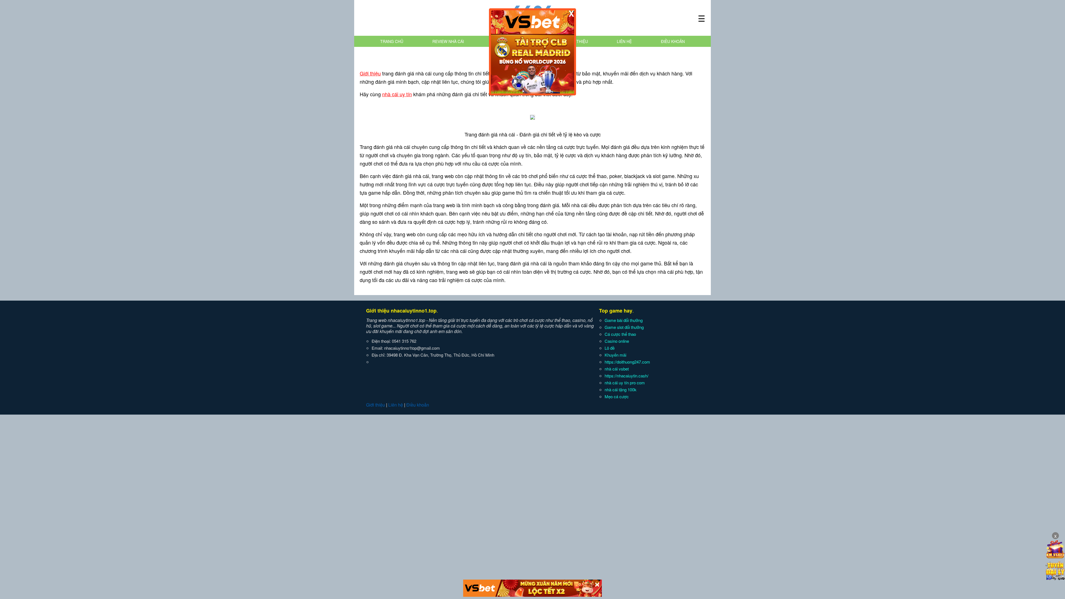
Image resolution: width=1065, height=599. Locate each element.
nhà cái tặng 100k (621, 389)
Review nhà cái (448, 41)
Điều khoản (673, 41)
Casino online (617, 341)
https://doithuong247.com (627, 362)
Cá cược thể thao (620, 334)
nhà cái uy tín (397, 94)
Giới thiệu (577, 41)
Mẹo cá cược (617, 396)
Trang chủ (391, 41)
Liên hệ (624, 41)
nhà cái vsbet (617, 369)
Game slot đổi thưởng (624, 327)
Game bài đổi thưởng (624, 320)
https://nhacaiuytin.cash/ (626, 376)
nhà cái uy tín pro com (625, 382)
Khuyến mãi (615, 355)
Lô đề (610, 348)
